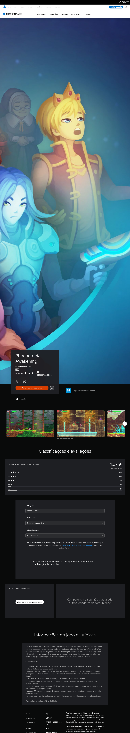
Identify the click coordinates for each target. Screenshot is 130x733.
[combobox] (65, 511)
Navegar (88, 14)
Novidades (41, 14)
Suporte (57, 7)
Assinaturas (76, 14)
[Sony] (124, 4)
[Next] (125, 423)
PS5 (15, 7)
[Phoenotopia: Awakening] (30, 423)
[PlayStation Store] (13, 14)
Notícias (48, 7)
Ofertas (64, 14)
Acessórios (39, 7)
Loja (9, 7)
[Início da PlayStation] (4, 7)
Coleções (54, 14)
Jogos (22, 7)
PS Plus (29, 7)
